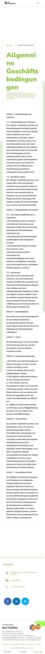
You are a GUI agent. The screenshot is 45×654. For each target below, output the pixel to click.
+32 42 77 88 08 (18, 587)
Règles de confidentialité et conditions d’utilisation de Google (21, 644)
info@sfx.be (16, 580)
